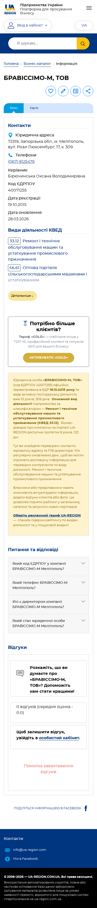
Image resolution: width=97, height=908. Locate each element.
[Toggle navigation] (89, 8)
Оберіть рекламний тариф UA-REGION (47, 515)
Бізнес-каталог (37, 64)
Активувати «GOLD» (48, 357)
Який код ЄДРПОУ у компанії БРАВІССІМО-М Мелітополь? (39, 566)
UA (84, 25)
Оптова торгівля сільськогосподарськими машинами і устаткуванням (47, 274)
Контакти (13, 839)
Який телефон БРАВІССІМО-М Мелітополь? (39, 585)
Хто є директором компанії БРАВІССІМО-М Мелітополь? (38, 604)
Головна (11, 64)
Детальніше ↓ (22, 295)
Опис (13, 108)
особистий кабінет (59, 738)
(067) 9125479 (21, 162)
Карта (34, 108)
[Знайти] (83, 43)
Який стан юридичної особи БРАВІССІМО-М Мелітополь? (38, 623)
